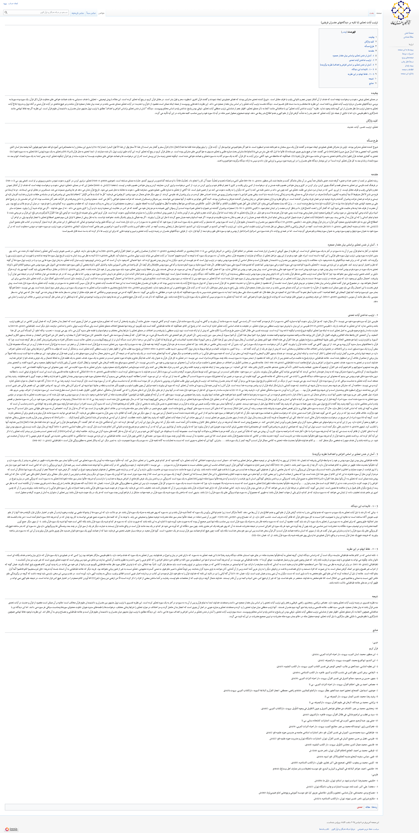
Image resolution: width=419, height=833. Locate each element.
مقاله (367, 807)
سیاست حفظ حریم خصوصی (368, 829)
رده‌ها (374, 807)
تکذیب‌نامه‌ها (324, 829)
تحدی (359, 807)
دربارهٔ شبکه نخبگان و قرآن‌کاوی (343, 829)
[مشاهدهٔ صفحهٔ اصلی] (401, 13)
